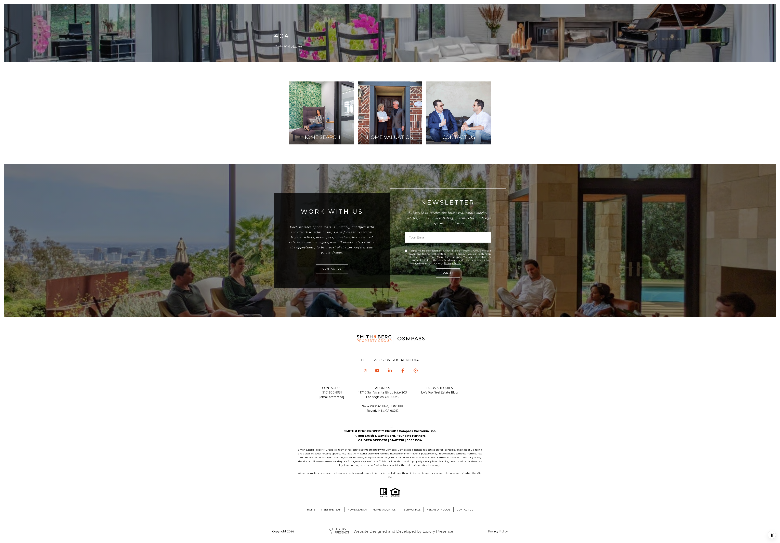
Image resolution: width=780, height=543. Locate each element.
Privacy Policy (452, 263)
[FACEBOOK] (402, 370)
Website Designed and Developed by (403, 531)
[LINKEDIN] (390, 370)
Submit (448, 272)
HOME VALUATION (384, 509)
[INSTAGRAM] (364, 370)
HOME (311, 509)
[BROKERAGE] (415, 370)
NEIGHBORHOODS (438, 509)
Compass (403, 449)
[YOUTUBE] (377, 370)
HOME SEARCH (357, 509)
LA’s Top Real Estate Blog (439, 392)
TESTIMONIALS (411, 509)
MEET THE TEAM (331, 509)
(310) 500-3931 (332, 392)
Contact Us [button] (332, 268)
